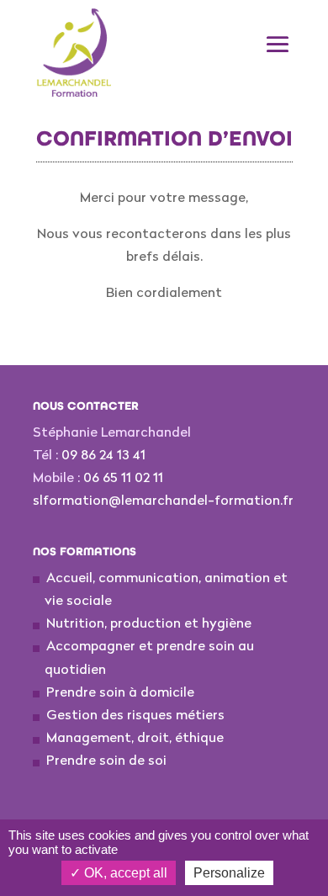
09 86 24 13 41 (103, 456)
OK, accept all (124, 873)
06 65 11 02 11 (123, 478)
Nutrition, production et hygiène (148, 624)
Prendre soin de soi (106, 761)
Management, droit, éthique (135, 738)
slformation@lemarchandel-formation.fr (163, 501)
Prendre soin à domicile (120, 693)
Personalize (229, 873)
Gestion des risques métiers (135, 716)
